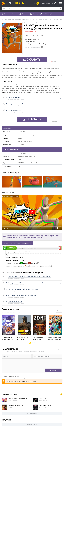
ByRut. (15, 3)
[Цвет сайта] (36, 3)
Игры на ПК (11, 19)
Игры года (36, 14)
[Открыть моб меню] (60, 3)
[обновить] (17, 255)
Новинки (15, 14)
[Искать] (60, 8)
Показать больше (32, 424)
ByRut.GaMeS (5, 19)
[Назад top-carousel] (57, 311)
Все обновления (32, 413)
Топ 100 (45, 14)
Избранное (47, 3)
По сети (53, 14)
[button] (30, 343)
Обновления (25, 14)
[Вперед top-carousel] (60, 311)
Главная (6, 14)
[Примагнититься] (60, 250)
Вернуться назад (58, 19)
